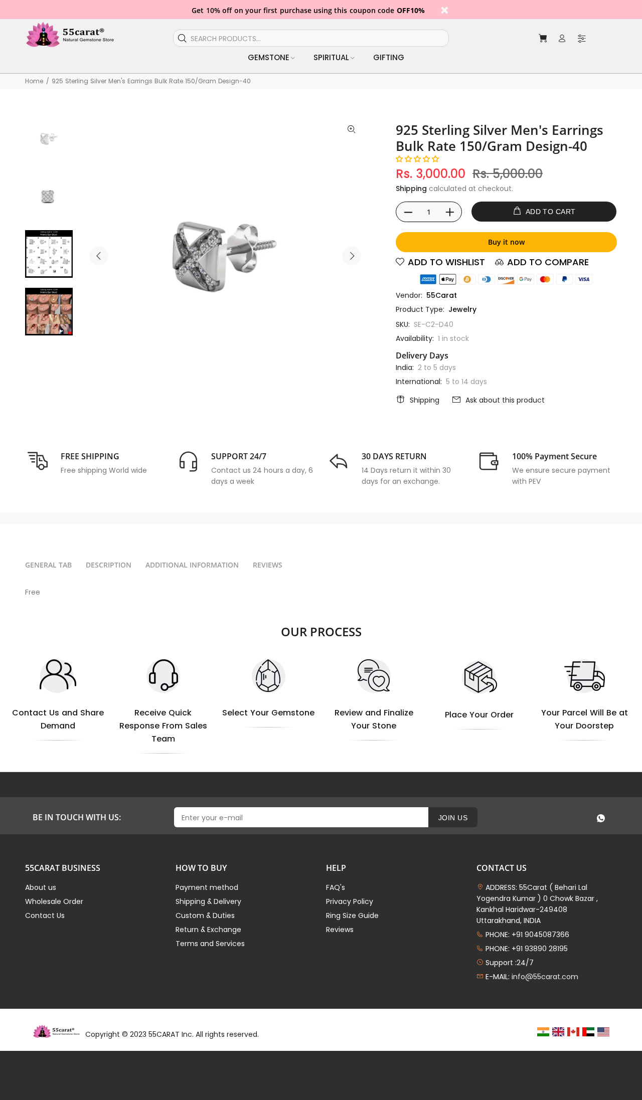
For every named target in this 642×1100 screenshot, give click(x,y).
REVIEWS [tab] (267, 565)
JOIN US (452, 818)
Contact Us (45, 915)
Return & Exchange (208, 930)
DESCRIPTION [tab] (108, 565)
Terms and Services (210, 944)
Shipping (411, 189)
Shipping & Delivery (208, 901)
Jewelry (462, 309)
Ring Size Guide (352, 915)
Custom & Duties (205, 915)
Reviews (340, 930)
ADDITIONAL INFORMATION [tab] (192, 565)
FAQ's (335, 887)
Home (34, 81)
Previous (98, 255)
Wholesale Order (54, 901)
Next (351, 255)
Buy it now (506, 242)
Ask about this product (505, 400)
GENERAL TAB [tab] (48, 565)
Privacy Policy (349, 901)
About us (40, 887)
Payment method (207, 887)
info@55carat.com (545, 977)
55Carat (441, 295)
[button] (417, 159)
